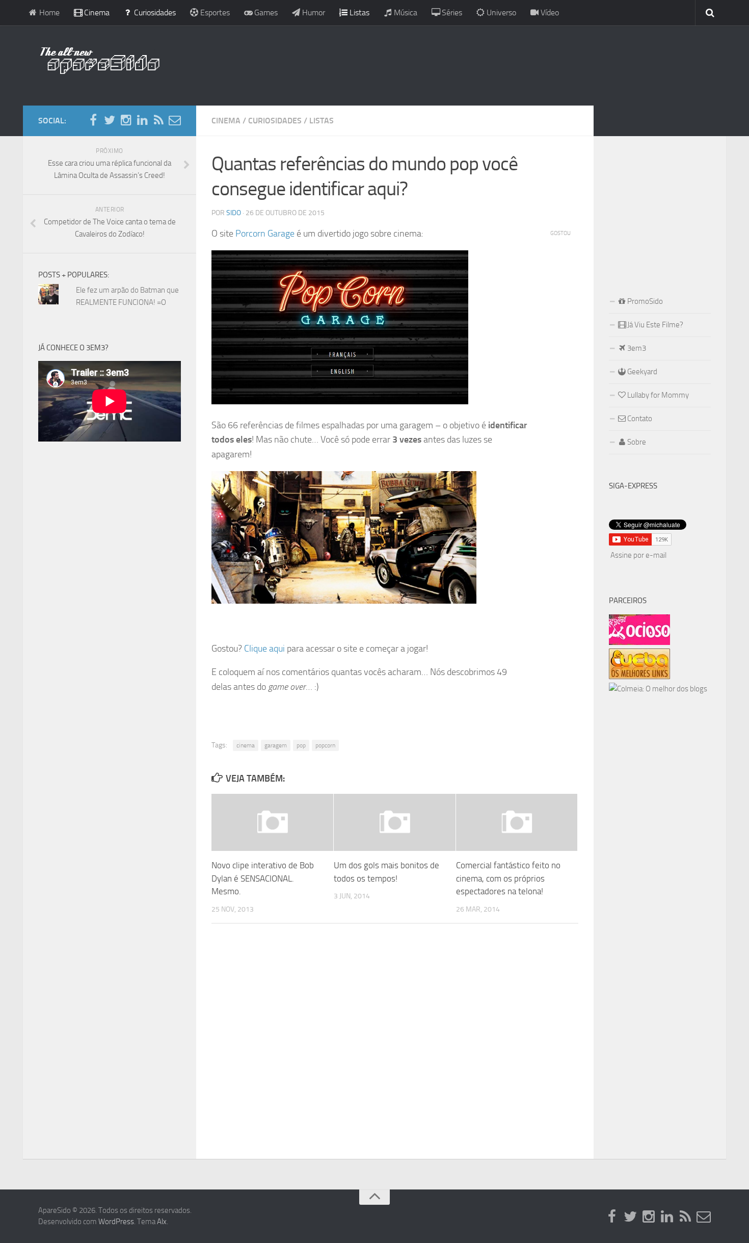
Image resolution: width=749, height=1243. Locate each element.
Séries (451, 12)
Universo (500, 12)
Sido (233, 213)
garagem (275, 745)
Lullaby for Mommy (657, 395)
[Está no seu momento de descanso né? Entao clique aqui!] (639, 642)
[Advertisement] (440, 64)
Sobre (636, 442)
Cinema (96, 12)
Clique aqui (264, 648)
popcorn (325, 745)
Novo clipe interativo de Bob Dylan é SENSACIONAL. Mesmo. (262, 878)
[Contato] (175, 120)
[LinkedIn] (142, 120)
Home (48, 12)
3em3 (636, 348)
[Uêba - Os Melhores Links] (639, 676)
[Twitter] (109, 120)
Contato (639, 418)
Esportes (214, 12)
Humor (312, 12)
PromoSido (644, 301)
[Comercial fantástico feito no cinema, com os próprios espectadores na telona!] (517, 822)
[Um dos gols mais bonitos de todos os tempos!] (395, 822)
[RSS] (158, 120)
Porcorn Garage (265, 233)
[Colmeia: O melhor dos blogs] (658, 688)
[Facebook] (93, 120)
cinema (245, 745)
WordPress (116, 1221)
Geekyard (641, 371)
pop (301, 745)
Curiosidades (154, 12)
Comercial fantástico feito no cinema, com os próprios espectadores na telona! (508, 878)
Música (404, 12)
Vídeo (549, 12)
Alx (162, 1221)
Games (265, 12)
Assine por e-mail (638, 555)
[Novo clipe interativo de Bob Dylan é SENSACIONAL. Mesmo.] (272, 822)
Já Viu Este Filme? (654, 324)
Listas (358, 12)
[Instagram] (126, 120)
